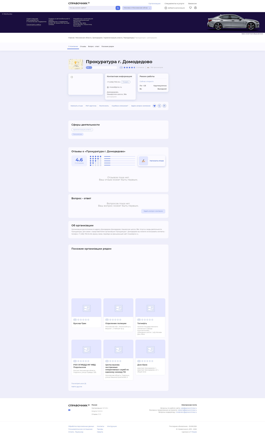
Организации (154, 3)
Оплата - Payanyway (75, 432)
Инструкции (112, 426)
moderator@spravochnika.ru (186, 412)
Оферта (100, 432)
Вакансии (192, 3)
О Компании (73, 46)
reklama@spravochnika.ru (187, 410)
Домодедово (97, 38)
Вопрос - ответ (93, 46)
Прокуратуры (129, 38)
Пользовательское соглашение (80, 429)
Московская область (83, 38)
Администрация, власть (113, 38)
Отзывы (83, 46)
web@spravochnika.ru (189, 408)
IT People (193, 432)
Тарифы (100, 429)
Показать (126, 82)
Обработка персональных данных (81, 426)
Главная (71, 38)
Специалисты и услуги (174, 3)
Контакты (100, 426)
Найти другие (76, 386)
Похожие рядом (107, 46)
